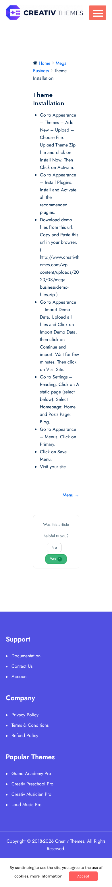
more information (46, 876)
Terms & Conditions (30, 725)
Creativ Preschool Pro (32, 784)
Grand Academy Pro (31, 773)
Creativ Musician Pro (31, 794)
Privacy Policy (24, 714)
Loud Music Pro (26, 804)
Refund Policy (24, 735)
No (54, 547)
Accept (83, 876)
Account (19, 676)
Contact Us (21, 666)
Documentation (25, 655)
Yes (55, 559)
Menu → (71, 495)
